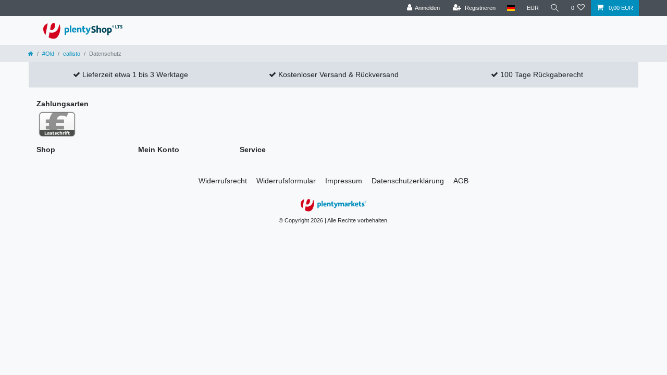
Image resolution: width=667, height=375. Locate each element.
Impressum (343, 181)
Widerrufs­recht (223, 181)
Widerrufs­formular (286, 181)
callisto (71, 54)
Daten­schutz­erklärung (408, 181)
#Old (48, 54)
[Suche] (555, 8)
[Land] (511, 8)
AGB (460, 181)
